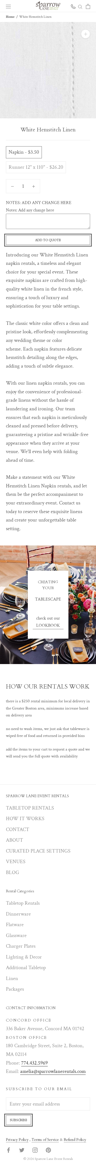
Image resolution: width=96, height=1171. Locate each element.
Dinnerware (18, 914)
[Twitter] (21, 1150)
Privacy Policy (17, 1139)
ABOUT (14, 840)
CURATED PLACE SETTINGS (38, 851)
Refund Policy (75, 1139)
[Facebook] (8, 1150)
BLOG (12, 872)
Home (10, 17)
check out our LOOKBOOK (48, 621)
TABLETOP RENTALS (30, 808)
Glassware (16, 935)
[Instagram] (35, 1150)
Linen (12, 978)
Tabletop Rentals (23, 903)
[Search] (80, 6)
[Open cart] (88, 6)
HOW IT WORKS (25, 818)
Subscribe (18, 1120)
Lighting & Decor (24, 957)
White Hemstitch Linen (35, 17)
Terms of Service (45, 1139)
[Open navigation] (8, 6)
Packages (15, 989)
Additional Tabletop (26, 967)
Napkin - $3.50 (24, 152)
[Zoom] (85, 34)
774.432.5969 (34, 1063)
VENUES (15, 861)
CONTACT (17, 829)
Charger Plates (20, 946)
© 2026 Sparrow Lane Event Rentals (48, 1159)
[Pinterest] (48, 1150)
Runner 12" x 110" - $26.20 (36, 167)
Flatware (15, 924)
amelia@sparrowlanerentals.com (53, 1071)
